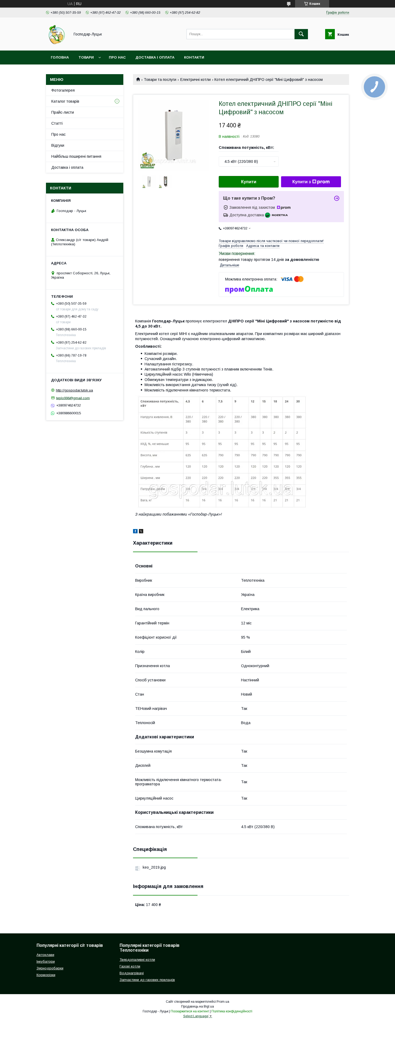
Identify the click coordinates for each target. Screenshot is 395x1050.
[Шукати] (301, 34)
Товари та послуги (160, 79)
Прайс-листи (62, 112)
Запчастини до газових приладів (147, 980)
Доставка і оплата (154, 57)
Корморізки (46, 975)
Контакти (194, 57)
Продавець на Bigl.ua (197, 1006)
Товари (86, 57)
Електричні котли (195, 79)
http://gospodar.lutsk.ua (74, 390)
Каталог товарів (65, 101)
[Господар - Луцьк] (56, 43)
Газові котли (130, 966)
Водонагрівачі (132, 973)
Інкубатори (46, 961)
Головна (60, 57)
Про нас (117, 57)
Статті (57, 123)
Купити (248, 181)
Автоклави (45, 955)
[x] (141, 532)
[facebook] (135, 532)
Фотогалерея (63, 90)
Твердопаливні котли (137, 960)
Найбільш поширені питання (76, 156)
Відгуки (57, 145)
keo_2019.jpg (154, 867)
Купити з (301, 181)
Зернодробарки (50, 968)
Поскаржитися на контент (190, 1011)
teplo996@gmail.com (73, 398)
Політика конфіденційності (231, 1011)
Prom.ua (223, 1002)
